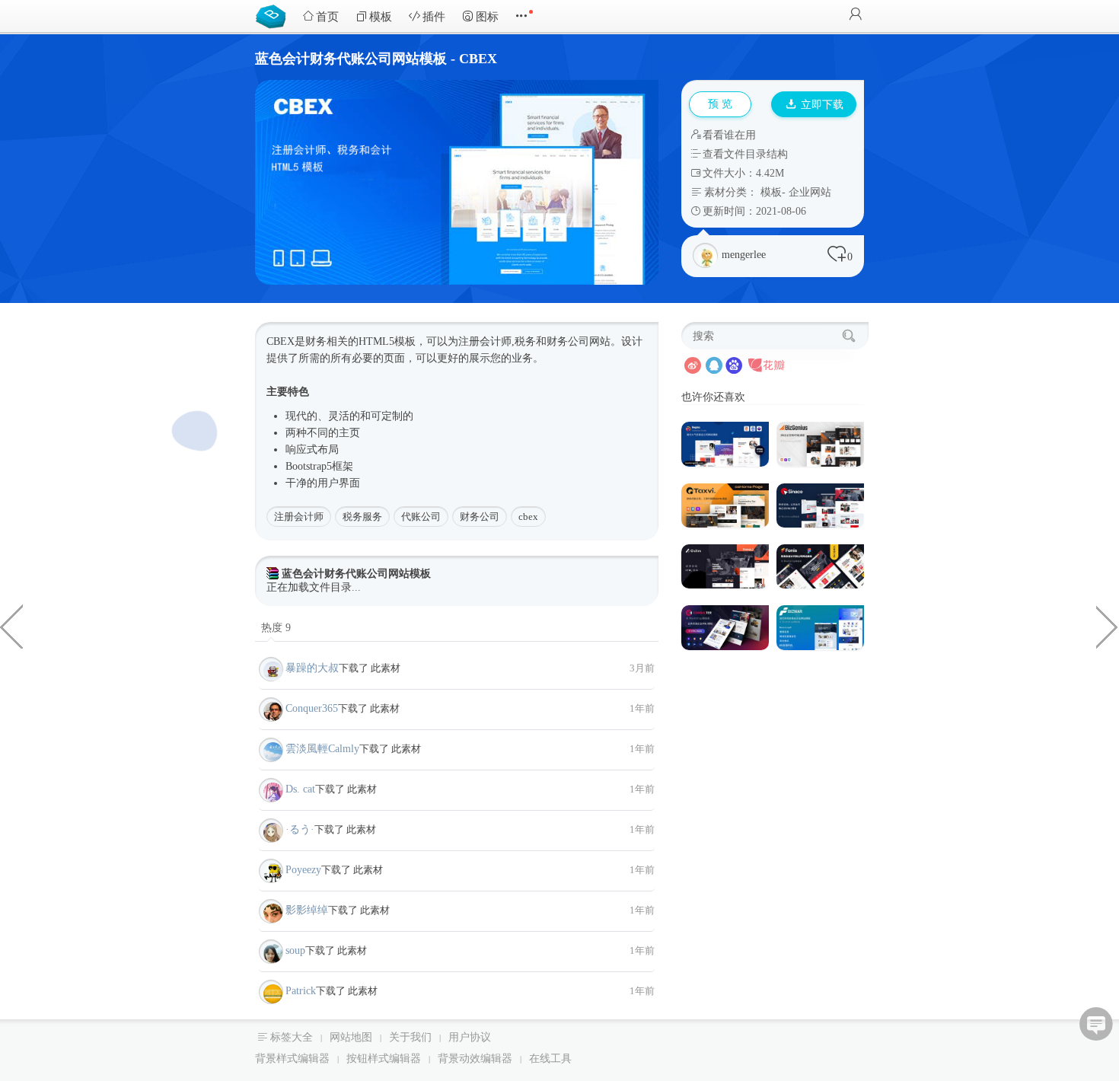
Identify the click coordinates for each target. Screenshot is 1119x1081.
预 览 (720, 104)
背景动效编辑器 (475, 1058)
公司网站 (589, 341)
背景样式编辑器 (292, 1058)
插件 (433, 17)
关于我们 (410, 1037)
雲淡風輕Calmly (322, 748)
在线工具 (550, 1058)
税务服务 (362, 516)
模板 (380, 17)
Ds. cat (300, 789)
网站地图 (351, 1037)
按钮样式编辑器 (383, 1058)
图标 (487, 17)
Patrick (300, 990)
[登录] (855, 15)
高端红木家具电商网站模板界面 (11, 626)
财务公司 (479, 516)
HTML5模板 (387, 341)
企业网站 (810, 192)
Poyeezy (303, 869)
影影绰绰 (306, 910)
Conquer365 (311, 708)
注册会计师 (299, 516)
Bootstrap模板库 (274, 15)
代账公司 (421, 516)
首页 (327, 17)
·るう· (299, 829)
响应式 (301, 449)
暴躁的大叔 (312, 668)
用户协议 (469, 1037)
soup (295, 950)
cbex (528, 516)
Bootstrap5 (308, 466)
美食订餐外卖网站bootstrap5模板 (1107, 626)
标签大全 (291, 1037)
